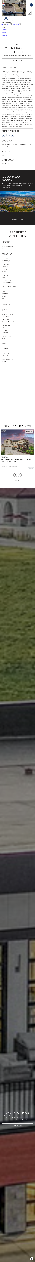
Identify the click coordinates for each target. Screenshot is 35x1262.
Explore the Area (18, 219)
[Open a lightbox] (29, 12)
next (8, 18)
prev (4, 18)
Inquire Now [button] (17, 60)
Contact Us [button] (17, 1125)
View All (17, 481)
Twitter (4, 32)
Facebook (5, 29)
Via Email (4, 35)
